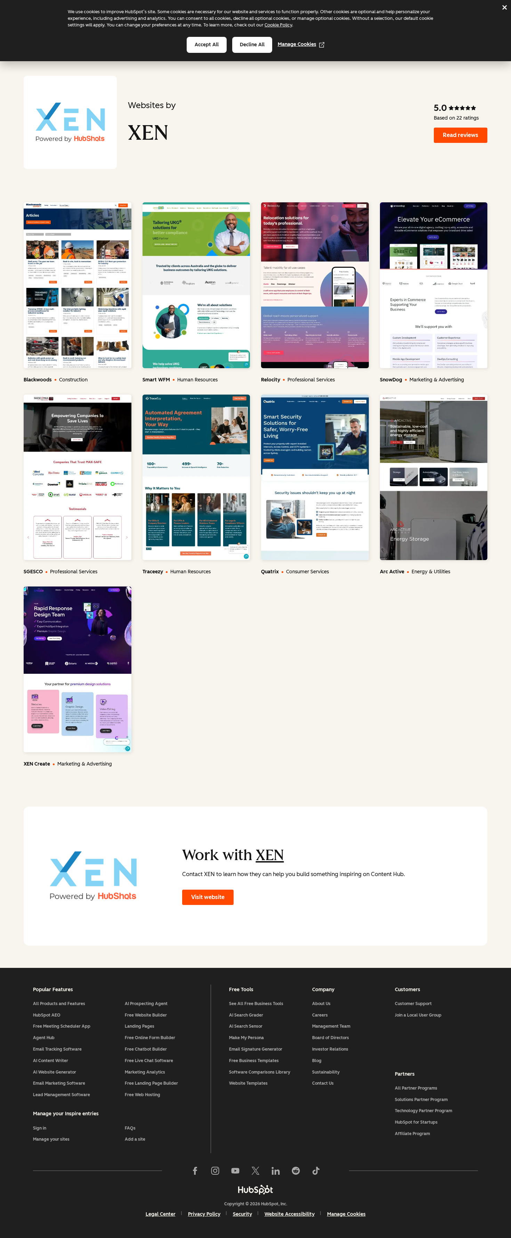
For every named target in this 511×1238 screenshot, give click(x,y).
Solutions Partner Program (421, 1099)
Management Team (331, 1026)
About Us (321, 1003)
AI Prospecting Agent (146, 1003)
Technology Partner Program (423, 1110)
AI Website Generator (54, 1072)
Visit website (208, 897)
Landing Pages (139, 1026)
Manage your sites (51, 1139)
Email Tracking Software (57, 1049)
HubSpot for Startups (416, 1122)
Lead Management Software (61, 1094)
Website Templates (248, 1083)
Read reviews (460, 135)
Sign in (39, 1128)
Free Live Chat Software (149, 1060)
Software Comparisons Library (259, 1072)
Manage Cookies (297, 44)
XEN (270, 855)
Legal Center (161, 1214)
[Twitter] (255, 1171)
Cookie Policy (278, 24)
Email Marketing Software (59, 1083)
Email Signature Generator (255, 1049)
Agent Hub (44, 1037)
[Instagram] (215, 1171)
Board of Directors (330, 1037)
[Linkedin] (275, 1171)
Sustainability (326, 1072)
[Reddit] (295, 1171)
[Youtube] (235, 1171)
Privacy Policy (204, 1214)
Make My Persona (246, 1037)
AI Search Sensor (245, 1026)
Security (242, 1214)
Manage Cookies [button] (346, 1214)
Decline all (252, 45)
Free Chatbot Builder (146, 1049)
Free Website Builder (146, 1015)
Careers (320, 1015)
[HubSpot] (255, 1189)
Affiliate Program (412, 1133)
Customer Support (413, 1003)
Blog (317, 1060)
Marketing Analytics (145, 1072)
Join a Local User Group (418, 1015)
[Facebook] (195, 1171)
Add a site (135, 1139)
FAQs (130, 1128)
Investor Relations (330, 1049)
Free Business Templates (254, 1060)
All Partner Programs (416, 1088)
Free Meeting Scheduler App (61, 1026)
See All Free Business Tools (256, 1003)
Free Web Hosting (142, 1094)
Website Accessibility (290, 1214)
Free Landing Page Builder (151, 1083)
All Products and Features (59, 1003)
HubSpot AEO (46, 1015)
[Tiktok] (316, 1171)
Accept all (207, 45)
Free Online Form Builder (150, 1037)
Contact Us (323, 1083)
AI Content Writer (50, 1060)
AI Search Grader (246, 1015)
